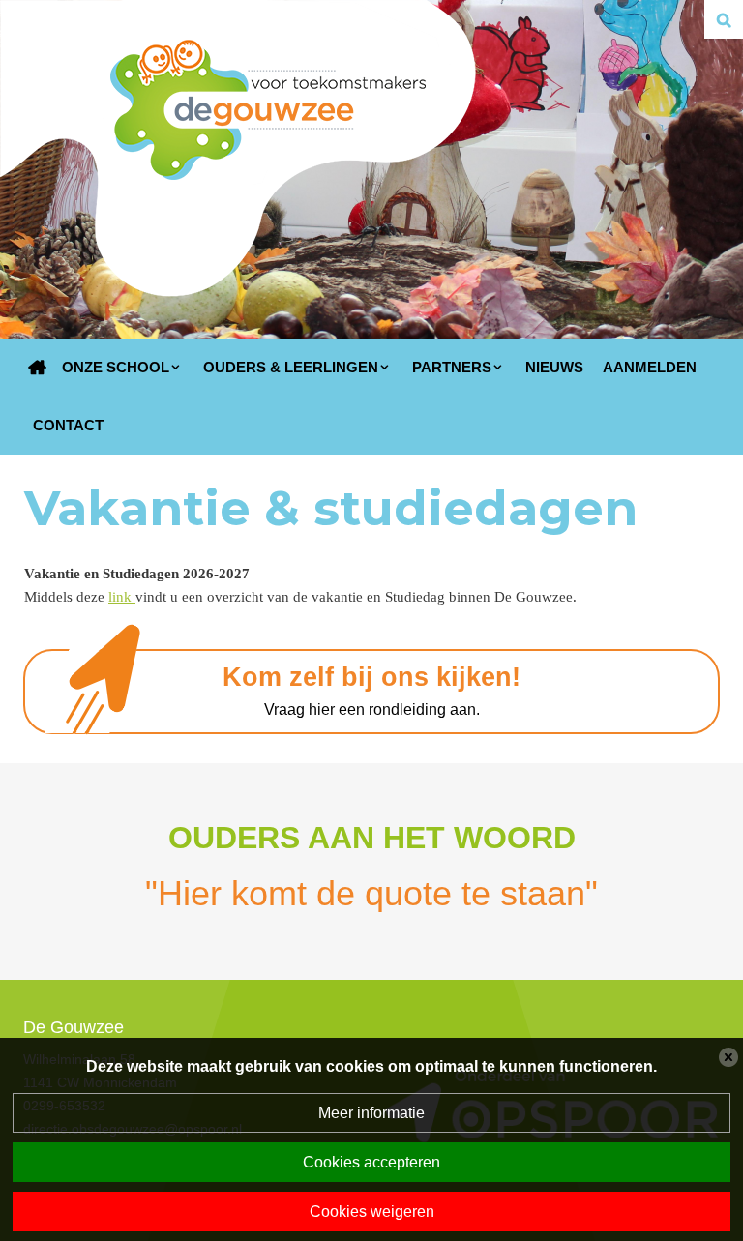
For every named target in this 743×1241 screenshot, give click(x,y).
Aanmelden (650, 367)
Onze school (115, 367)
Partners (451, 367)
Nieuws (554, 367)
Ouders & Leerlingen (290, 367)
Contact (68, 425)
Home (37, 368)
